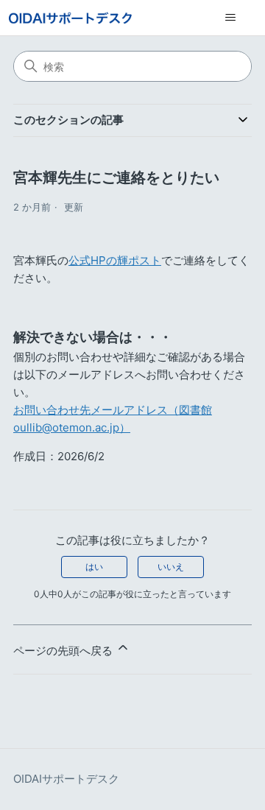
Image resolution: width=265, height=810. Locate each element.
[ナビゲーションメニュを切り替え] (230, 17)
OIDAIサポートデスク (66, 779)
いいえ (171, 566)
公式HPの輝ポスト (114, 260)
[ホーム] (70, 18)
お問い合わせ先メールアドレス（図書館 (112, 410)
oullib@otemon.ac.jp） (71, 427)
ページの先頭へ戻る (64, 651)
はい (94, 566)
